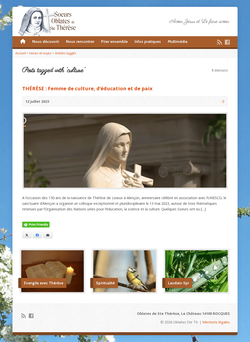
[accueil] (22, 42)
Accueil (20, 53)
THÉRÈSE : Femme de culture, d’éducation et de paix (87, 88)
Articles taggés (65, 53)
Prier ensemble (114, 41)
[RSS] (219, 42)
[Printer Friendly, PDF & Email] (36, 224)
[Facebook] (227, 42)
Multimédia (177, 41)
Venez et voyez (40, 53)
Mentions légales (216, 322)
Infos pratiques (148, 41)
